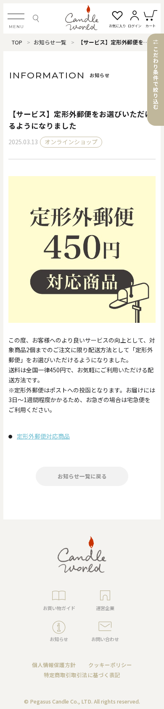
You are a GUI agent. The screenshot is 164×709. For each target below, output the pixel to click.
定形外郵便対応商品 (43, 436)
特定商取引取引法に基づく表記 (82, 675)
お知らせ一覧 (50, 42)
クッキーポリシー (110, 665)
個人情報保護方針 (54, 665)
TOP (17, 42)
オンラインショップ (71, 142)
